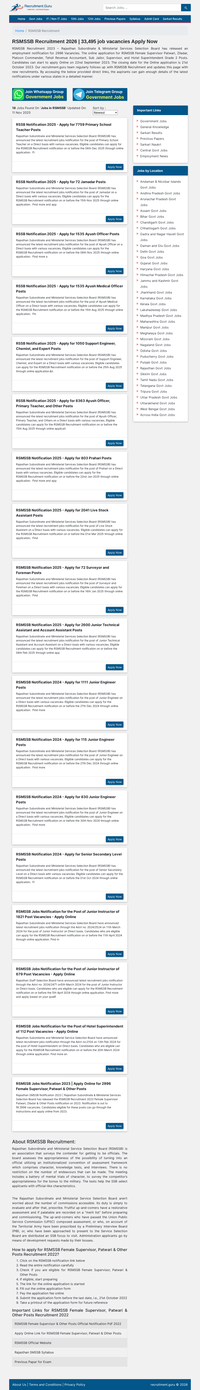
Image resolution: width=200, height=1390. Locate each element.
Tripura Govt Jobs (153, 391)
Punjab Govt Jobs (153, 362)
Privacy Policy (74, 1385)
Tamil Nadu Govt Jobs (156, 380)
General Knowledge (154, 127)
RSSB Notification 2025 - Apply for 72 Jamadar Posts (61, 182)
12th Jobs (94, 18)
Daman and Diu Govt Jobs (159, 246)
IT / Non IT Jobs (56, 18)
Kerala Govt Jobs (153, 304)
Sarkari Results (172, 18)
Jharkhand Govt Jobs (156, 292)
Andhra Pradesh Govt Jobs (160, 193)
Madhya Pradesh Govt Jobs (160, 316)
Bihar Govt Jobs (152, 216)
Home (21, 18)
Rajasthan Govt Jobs (155, 368)
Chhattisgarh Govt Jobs (158, 228)
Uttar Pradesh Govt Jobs (158, 397)
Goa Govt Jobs (151, 257)
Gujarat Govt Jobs (153, 263)
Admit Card (151, 18)
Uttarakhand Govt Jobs (157, 403)
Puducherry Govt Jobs (156, 356)
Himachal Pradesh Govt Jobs (161, 275)
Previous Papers (115, 18)
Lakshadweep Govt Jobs (158, 310)
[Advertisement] (69, 1245)
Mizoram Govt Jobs (155, 339)
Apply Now (115, 167)
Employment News (154, 156)
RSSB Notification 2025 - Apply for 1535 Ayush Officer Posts (67, 234)
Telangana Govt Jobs (156, 386)
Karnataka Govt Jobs (155, 298)
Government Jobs (153, 121)
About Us (19, 1385)
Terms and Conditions (45, 1385)
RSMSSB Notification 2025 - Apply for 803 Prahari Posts (64, 458)
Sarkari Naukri (150, 144)
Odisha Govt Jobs (153, 351)
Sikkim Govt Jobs (153, 374)
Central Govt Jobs (153, 150)
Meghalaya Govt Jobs (156, 333)
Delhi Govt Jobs (152, 251)
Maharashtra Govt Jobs (157, 321)
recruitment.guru (163, 1385)
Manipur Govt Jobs (154, 327)
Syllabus (134, 18)
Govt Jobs (35, 18)
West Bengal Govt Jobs (157, 409)
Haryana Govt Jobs (154, 269)
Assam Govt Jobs (153, 211)
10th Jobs (77, 18)
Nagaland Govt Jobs (155, 345)
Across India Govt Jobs (157, 415)
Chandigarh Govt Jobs (157, 222)
